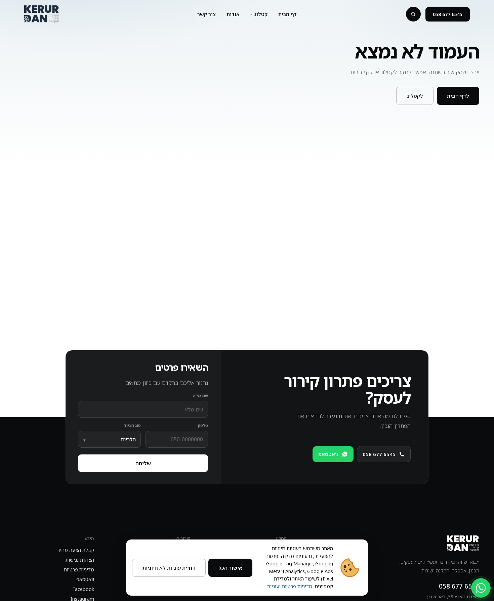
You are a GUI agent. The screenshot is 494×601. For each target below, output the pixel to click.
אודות (233, 14)
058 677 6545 (447, 14)
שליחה (143, 463)
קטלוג (260, 14)
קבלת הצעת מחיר (75, 550)
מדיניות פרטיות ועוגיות (289, 586)
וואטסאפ (85, 579)
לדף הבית (458, 95)
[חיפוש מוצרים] (413, 14)
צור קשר (206, 14)
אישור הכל (230, 567)
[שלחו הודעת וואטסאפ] (481, 588)
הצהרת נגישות (80, 560)
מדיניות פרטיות (79, 569)
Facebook (83, 589)
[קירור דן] (41, 14)
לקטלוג (415, 95)
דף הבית (287, 14)
